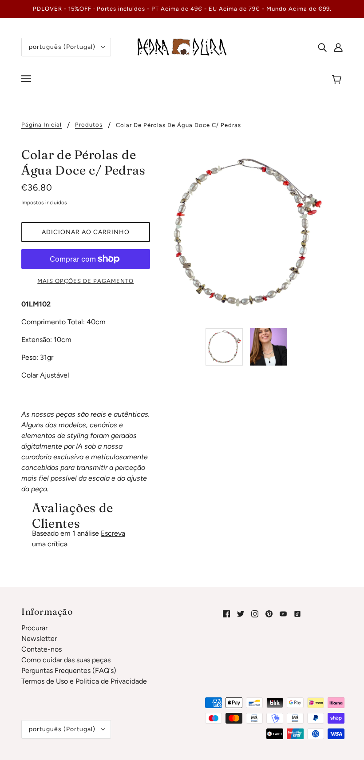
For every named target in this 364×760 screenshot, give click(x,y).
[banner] (182, 46)
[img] (322, 47)
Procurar (34, 628)
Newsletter (39, 638)
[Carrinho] (338, 80)
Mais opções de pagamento (85, 281)
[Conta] (338, 47)
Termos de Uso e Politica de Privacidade (84, 681)
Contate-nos (41, 649)
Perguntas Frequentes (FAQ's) (68, 670)
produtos (89, 125)
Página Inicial (41, 125)
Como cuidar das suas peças (66, 660)
